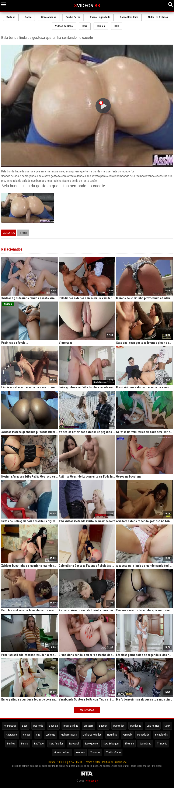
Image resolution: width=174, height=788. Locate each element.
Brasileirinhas (70, 725)
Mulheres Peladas (158, 17)
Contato (51, 762)
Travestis (162, 743)
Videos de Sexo (64, 26)
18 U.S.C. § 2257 (65, 762)
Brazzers (88, 725)
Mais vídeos (87, 710)
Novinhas (112, 734)
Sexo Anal (74, 743)
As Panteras (10, 725)
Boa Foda (38, 725)
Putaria (24, 743)
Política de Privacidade (114, 762)
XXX (116, 26)
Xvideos (10, 17)
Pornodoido (143, 734)
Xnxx (84, 26)
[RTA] (87, 775)
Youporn (80, 752)
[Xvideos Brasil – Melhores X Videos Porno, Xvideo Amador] (87, 5)
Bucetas (103, 725)
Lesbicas (50, 734)
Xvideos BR (92, 780)
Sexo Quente (91, 743)
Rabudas (23, 232)
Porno (28, 17)
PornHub (127, 734)
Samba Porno (73, 17)
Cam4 (167, 725)
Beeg (25, 725)
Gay (38, 734)
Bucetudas (119, 725)
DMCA (79, 762)
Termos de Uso (92, 762)
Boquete (53, 725)
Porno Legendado (100, 17)
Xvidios (101, 26)
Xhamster (95, 752)
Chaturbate (11, 734)
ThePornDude (113, 752)
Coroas (26, 734)
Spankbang (145, 743)
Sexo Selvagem (111, 743)
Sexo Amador (48, 17)
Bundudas (135, 725)
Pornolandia (161, 734)
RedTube (39, 743)
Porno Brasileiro (129, 17)
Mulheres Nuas (69, 734)
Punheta (11, 743)
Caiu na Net (153, 725)
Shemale (129, 743)
